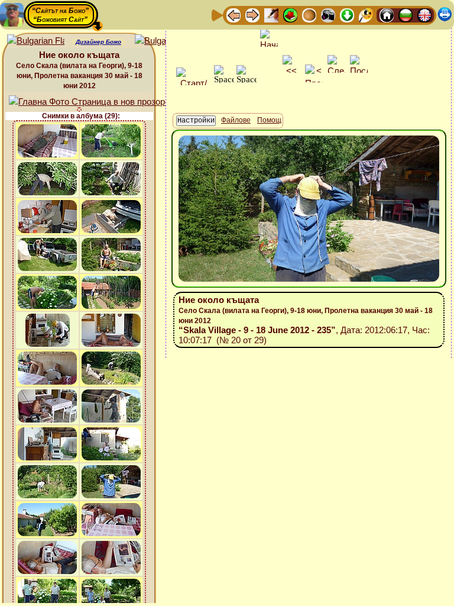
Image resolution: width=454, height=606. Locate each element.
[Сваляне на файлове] (347, 14)
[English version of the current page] (36, 41)
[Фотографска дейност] (328, 14)
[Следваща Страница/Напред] (252, 14)
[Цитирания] (290, 14)
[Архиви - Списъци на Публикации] (271, 14)
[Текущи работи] (309, 14)
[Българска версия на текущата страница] (163, 41)
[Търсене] (366, 14)
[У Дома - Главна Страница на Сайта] (387, 14)
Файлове (236, 120)
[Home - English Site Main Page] (424, 14)
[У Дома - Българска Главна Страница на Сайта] (405, 14)
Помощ (269, 120)
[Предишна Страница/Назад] (233, 14)
